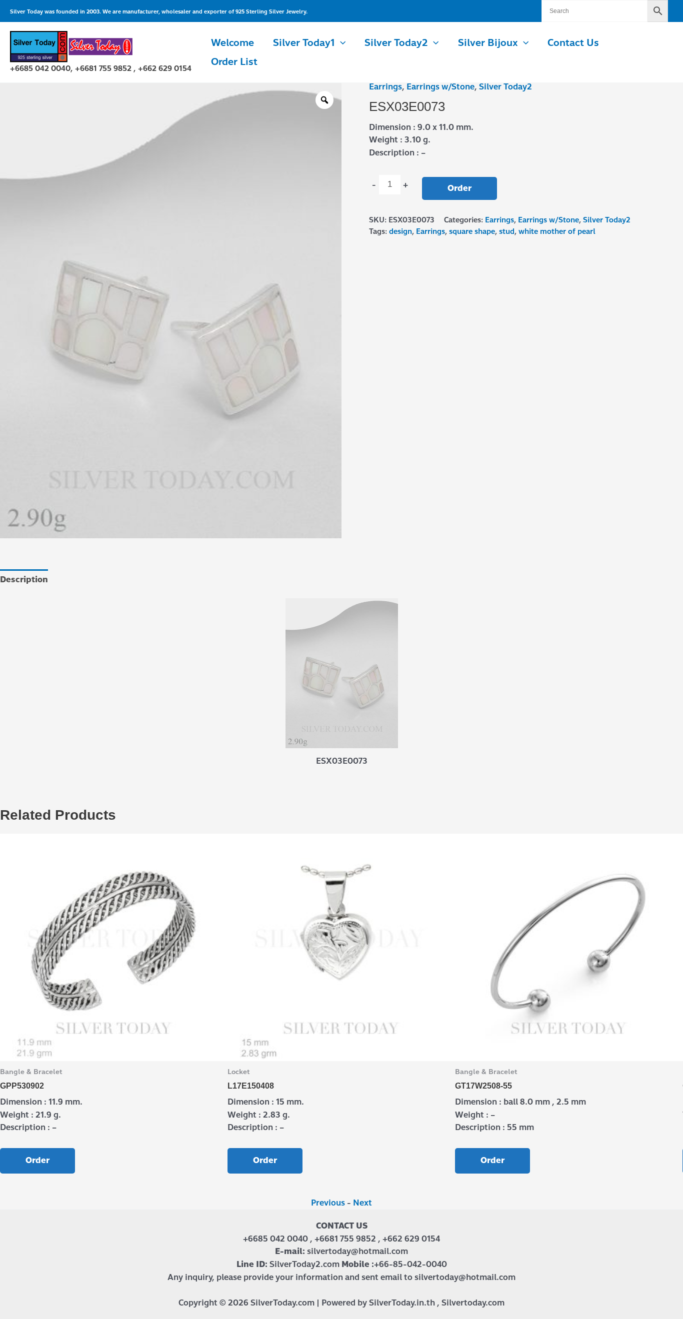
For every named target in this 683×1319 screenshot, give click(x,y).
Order (460, 188)
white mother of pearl (557, 231)
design (400, 231)
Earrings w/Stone (440, 86)
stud (506, 231)
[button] (340, 42)
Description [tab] (24, 579)
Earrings (385, 86)
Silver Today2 (505, 86)
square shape (472, 231)
